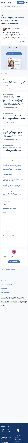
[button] (6, 2)
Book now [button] (20, 2)
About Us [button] (17, 437)
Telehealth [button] (10, 12)
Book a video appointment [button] (14, 53)
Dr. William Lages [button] (10, 28)
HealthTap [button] (3, 12)
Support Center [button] (18, 439)
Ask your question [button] (14, 261)
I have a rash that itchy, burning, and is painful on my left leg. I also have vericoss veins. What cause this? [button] (13, 179)
